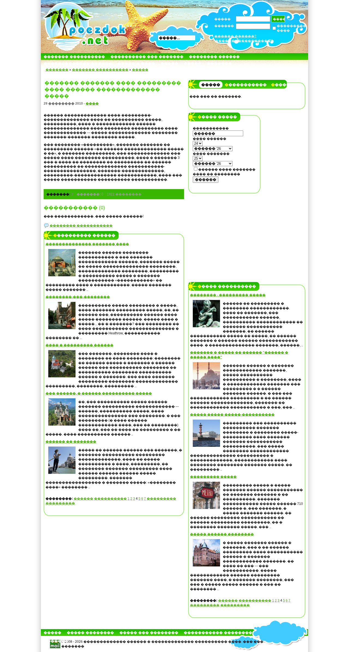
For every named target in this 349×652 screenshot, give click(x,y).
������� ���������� (74, 56)
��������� (161, 499)
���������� (110, 499)
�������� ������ (214, 56)
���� (92, 103)
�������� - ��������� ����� (228, 295)
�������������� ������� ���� (87, 244)
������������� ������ (78, 63)
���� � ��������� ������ (79, 345)
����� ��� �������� (148, 632)
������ (83, 499)
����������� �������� (218, 632)
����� (169, 63)
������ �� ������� (71, 442)
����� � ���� (136, 63)
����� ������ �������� (222, 534)
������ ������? (235, 36)
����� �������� (90, 632)
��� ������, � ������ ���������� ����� (99, 393)
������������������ (244, 41)
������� (219, 63)
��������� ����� (213, 477)
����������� (246, 85)
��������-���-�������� (78, 297)
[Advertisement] (224, 231)
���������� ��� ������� (146, 56)
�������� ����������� (81, 226)
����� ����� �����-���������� (232, 415)
